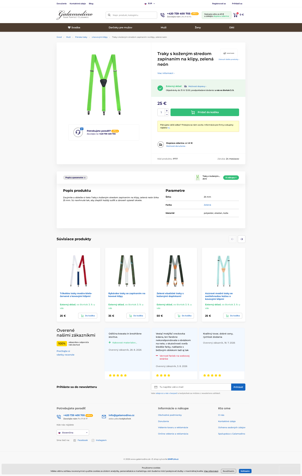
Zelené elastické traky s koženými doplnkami (170, 295)
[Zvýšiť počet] (167, 110)
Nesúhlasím (228, 471)
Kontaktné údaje (78, 3)
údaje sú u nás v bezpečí (166, 393)
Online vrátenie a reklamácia (173, 433)
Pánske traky (81, 37)
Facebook (83, 440)
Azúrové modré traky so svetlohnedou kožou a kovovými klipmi (219, 296)
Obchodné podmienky (170, 415)
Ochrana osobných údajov (231, 427)
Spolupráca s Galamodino (231, 433)
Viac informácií (211, 471)
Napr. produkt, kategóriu (125, 15)
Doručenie (62, 3)
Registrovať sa (219, 3)
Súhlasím (245, 471)
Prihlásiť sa (237, 3)
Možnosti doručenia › (176, 146)
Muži (68, 37)
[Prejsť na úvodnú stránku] (75, 15)
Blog (91, 3)
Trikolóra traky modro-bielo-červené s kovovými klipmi (76, 295)
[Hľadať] (109, 15)
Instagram (101, 440)
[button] (241, 239)
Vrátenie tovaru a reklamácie (173, 427)
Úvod (59, 37)
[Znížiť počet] (167, 114)
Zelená (207, 205)
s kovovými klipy (100, 37)
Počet (161, 112)
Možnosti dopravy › (197, 86)
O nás (221, 415)
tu (169, 127)
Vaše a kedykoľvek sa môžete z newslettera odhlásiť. (186, 393)
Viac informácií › (165, 73)
